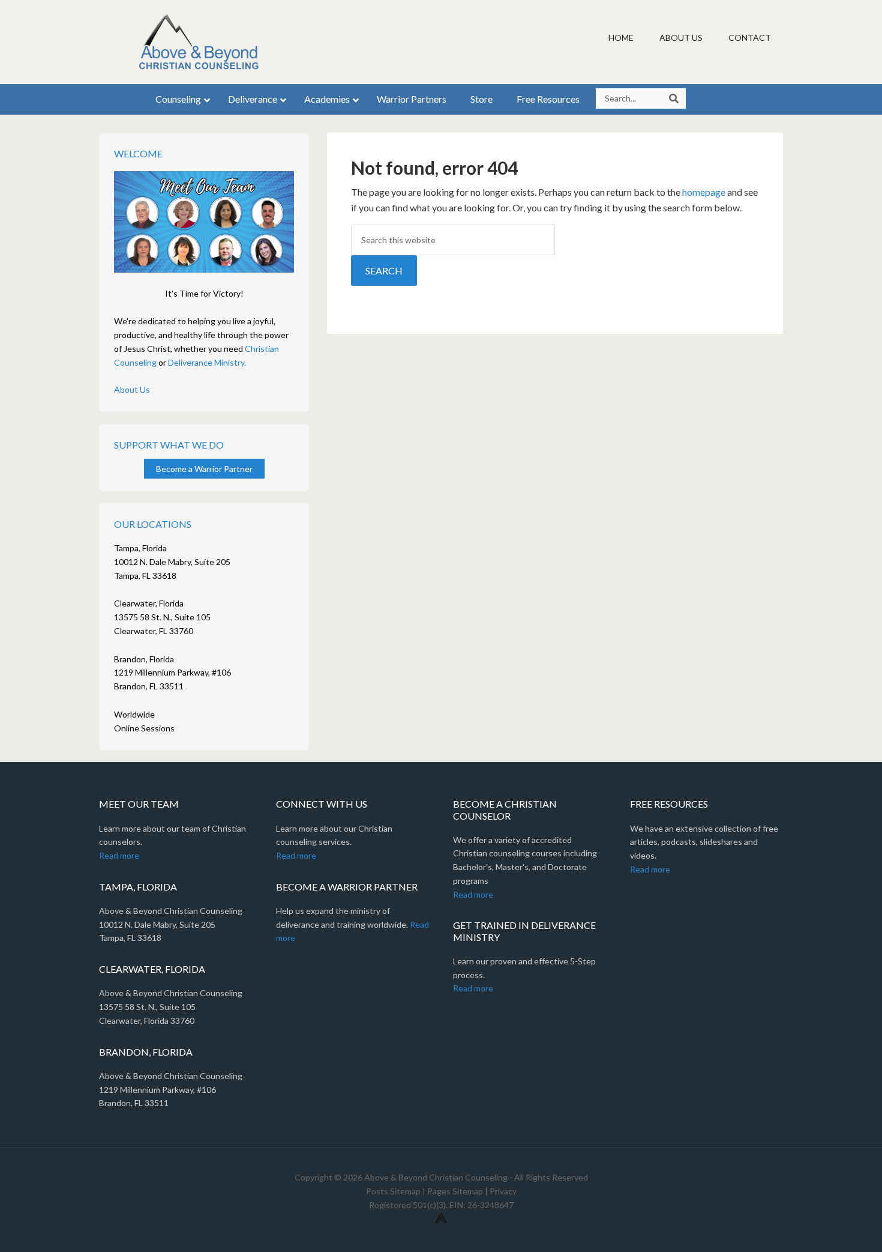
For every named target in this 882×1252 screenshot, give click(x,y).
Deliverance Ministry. (207, 362)
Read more (119, 855)
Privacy (503, 1191)
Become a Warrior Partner (204, 469)
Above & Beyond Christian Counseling (201, 42)
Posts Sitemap (393, 1191)
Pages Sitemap (455, 1191)
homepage (703, 192)
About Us (132, 389)
